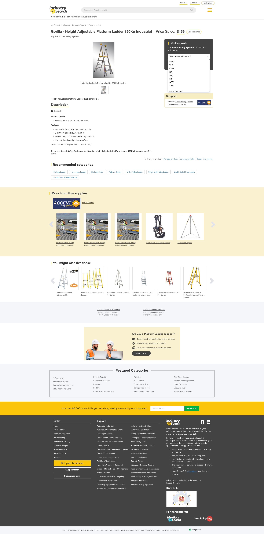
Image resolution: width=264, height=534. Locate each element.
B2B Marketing (59, 438)
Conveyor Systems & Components (110, 441)
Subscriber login (72, 476)
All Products (56, 25)
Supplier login (72, 469)
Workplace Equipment (139, 481)
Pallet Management (138, 441)
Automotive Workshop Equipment (110, 430)
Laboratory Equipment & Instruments (111, 485)
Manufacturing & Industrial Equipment (111, 488)
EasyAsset (192, 471)
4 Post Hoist (58, 378)
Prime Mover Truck (142, 384)
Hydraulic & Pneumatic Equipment (110, 465)
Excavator (97, 384)
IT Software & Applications (107, 481)
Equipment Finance (101, 381)
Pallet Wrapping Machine (103, 391)
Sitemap (57, 457)
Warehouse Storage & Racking (74, 25)
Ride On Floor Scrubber (144, 391)
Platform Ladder (95, 25)
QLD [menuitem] (171, 68)
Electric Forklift (99, 377)
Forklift (96, 388)
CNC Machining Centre (62, 389)
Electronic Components (106, 453)
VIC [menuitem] (171, 65)
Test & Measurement (139, 453)
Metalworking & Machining (141, 430)
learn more (141, 353)
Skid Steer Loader (181, 377)
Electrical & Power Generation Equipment (112, 449)
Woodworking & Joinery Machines (144, 477)
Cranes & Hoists (103, 445)
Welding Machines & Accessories (143, 473)
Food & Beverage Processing (108, 457)
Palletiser (137, 377)
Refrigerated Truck (141, 388)
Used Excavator (180, 384)
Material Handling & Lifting (141, 426)
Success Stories (60, 453)
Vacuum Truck (180, 388)
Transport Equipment (139, 457)
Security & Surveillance (139, 449)
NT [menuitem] (170, 78)
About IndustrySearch (62, 434)
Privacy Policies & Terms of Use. (110, 530)
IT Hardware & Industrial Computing (110, 477)
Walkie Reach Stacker (183, 391)
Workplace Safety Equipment (142, 485)
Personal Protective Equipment (142, 445)
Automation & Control (105, 426)
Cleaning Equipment (104, 434)
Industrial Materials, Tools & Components (112, 469)
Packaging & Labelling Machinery (143, 438)
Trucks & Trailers (137, 461)
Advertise (208, 3)
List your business (72, 463)
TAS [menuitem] (171, 85)
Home (56, 426)
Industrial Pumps (103, 473)
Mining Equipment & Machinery (143, 434)
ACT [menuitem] (171, 82)
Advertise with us (60, 449)
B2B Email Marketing (62, 441)
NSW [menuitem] (171, 61)
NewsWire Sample (61, 445)
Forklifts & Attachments (106, 461)
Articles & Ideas (59, 430)
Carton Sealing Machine (63, 385)
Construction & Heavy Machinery (109, 438)
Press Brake (139, 381)
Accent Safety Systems (69, 36)
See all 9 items (88, 203)
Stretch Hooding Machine (185, 381)
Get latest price (194, 31)
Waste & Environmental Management (145, 469)
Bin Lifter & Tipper (60, 382)
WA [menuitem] (171, 75)
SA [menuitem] (170, 72)
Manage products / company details (178, 159)
